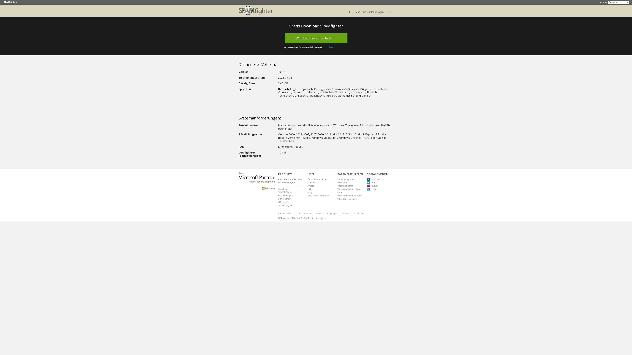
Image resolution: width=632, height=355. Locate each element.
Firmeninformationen (318, 179)
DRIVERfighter (284, 198)
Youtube (374, 185)
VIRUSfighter (284, 202)
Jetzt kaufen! (359, 213)
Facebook (375, 179)
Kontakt (311, 182)
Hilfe (389, 11)
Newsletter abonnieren (318, 195)
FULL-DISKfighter (285, 195)
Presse (311, 185)
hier (331, 47)
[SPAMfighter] (10, 2)
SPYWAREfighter (285, 205)
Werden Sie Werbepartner (349, 195)
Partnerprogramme (346, 179)
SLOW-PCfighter (285, 192)
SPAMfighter (283, 189)
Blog (310, 192)
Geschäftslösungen (373, 11)
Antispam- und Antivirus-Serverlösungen (291, 181)
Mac (357, 11)
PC (350, 11)
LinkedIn (374, 189)
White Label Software (347, 199)
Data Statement (304, 213)
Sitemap (345, 213)
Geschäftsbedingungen (326, 213)
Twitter (373, 182)
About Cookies (285, 213)
